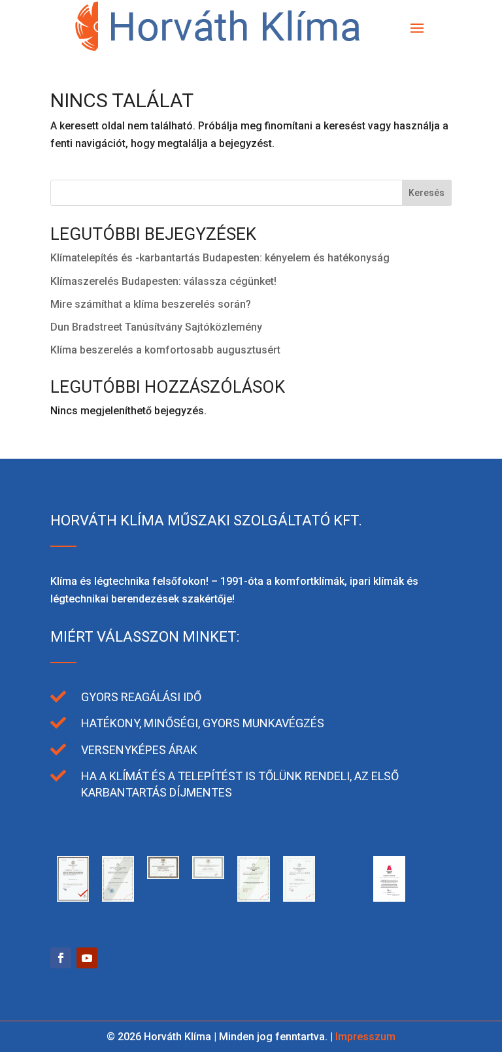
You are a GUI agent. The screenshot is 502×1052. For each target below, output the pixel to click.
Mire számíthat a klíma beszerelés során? (150, 304)
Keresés (426, 193)
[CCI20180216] (253, 898)
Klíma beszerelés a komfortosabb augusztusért (165, 350)
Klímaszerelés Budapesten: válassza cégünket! (163, 281)
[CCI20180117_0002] (299, 898)
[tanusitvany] (73, 898)
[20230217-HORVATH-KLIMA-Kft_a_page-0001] (389, 898)
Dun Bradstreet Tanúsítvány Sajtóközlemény (156, 327)
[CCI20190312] (118, 898)
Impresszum (365, 1036)
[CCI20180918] (163, 875)
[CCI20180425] (208, 875)
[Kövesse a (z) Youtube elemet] (86, 957)
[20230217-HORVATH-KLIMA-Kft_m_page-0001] (344, 898)
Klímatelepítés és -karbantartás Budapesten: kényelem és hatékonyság (220, 258)
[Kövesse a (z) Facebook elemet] (60, 957)
